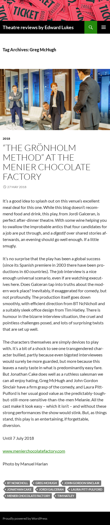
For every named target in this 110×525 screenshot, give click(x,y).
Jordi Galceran (51, 489)
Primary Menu (103, 27)
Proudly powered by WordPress (25, 518)
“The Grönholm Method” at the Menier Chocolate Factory (47, 162)
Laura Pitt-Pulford (86, 489)
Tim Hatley (65, 495)
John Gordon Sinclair (81, 483)
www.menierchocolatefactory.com (34, 450)
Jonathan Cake (19, 489)
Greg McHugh (46, 483)
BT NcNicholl (17, 483)
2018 (6, 139)
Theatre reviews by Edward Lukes (38, 27)
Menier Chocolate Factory (28, 495)
